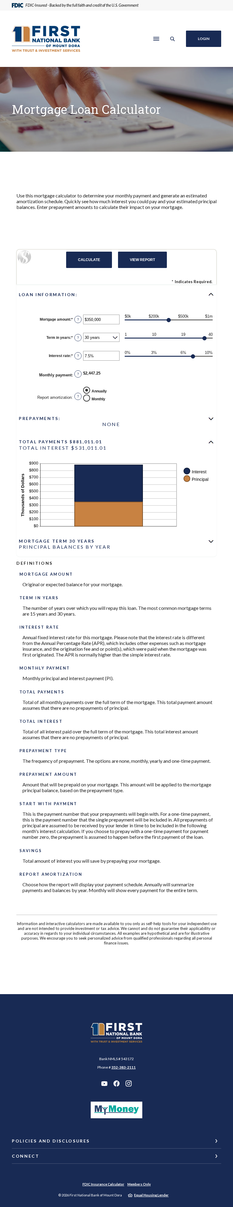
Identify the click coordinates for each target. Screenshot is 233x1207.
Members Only (139, 1184)
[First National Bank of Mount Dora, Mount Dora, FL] (46, 38)
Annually (99, 391)
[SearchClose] (172, 38)
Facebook (116, 1083)
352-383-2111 (123, 1067)
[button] (116, 294)
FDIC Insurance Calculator (103, 1184)
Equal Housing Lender (151, 1195)
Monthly (98, 399)
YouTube (104, 1083)
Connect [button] (25, 1156)
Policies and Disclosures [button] (51, 1140)
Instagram (129, 1083)
